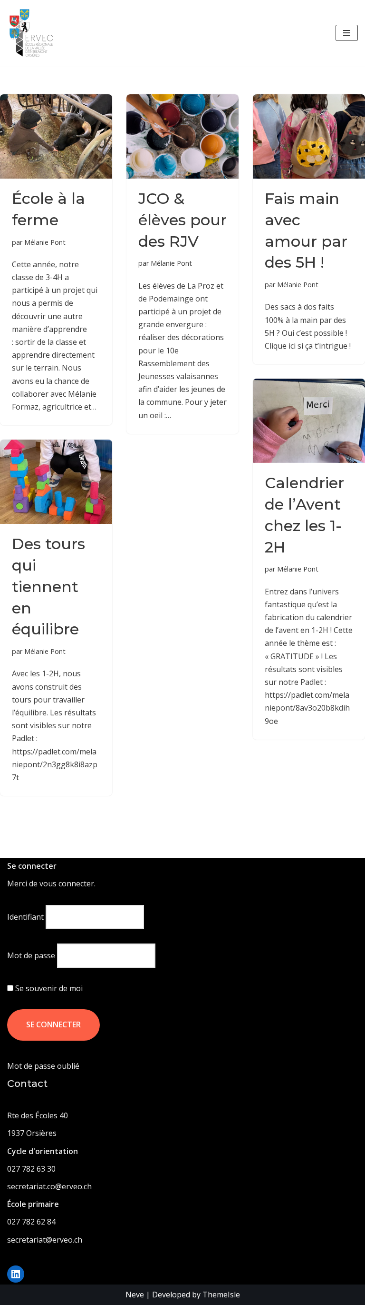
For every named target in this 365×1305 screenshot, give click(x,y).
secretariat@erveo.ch (44, 1240)
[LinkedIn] (15, 1274)
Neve (134, 1294)
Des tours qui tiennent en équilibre (48, 586)
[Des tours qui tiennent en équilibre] (56, 482)
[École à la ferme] (56, 136)
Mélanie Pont (45, 242)
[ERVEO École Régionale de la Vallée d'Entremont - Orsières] (33, 33)
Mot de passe (31, 955)
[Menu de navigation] (347, 33)
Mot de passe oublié (43, 1066)
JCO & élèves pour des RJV (182, 220)
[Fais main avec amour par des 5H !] (309, 136)
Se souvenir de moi (48, 988)
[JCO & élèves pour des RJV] (182, 136)
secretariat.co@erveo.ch (49, 1186)
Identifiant (25, 917)
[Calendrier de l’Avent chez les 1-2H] (309, 421)
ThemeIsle (221, 1294)
